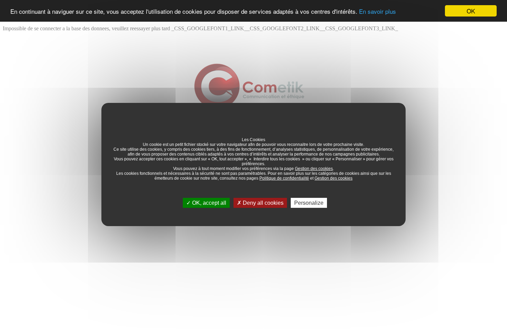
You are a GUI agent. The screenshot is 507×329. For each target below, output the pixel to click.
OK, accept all (208, 203)
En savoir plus (377, 11)
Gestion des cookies (314, 168)
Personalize (309, 203)
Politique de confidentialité (284, 178)
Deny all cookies (262, 203)
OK (471, 11)
